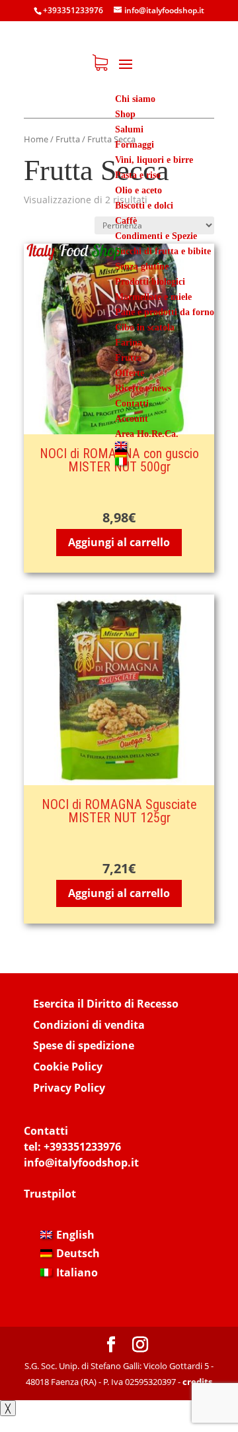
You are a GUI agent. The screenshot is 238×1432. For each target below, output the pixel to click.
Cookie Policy (67, 1066)
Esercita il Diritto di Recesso (105, 1003)
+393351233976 (82, 1146)
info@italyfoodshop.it (81, 1162)
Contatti (46, 1130)
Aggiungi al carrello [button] (119, 542)
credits (197, 1382)
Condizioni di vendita (89, 1025)
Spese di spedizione (83, 1045)
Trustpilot (50, 1193)
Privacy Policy (69, 1087)
